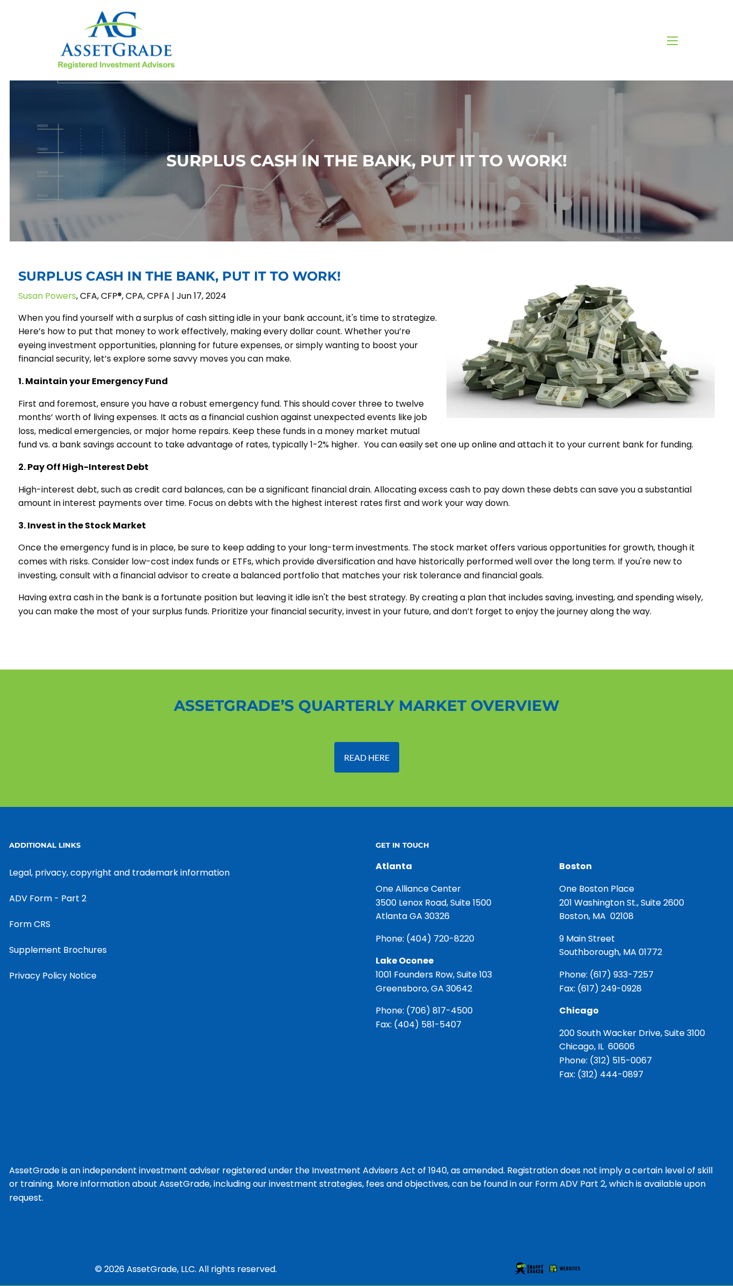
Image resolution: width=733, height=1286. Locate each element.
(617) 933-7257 (622, 974)
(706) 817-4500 (439, 1010)
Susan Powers (47, 296)
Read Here (367, 757)
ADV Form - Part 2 (47, 898)
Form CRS (29, 924)
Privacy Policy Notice (53, 975)
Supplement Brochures (58, 950)
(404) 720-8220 (440, 938)
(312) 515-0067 (621, 1060)
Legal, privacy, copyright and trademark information (119, 872)
